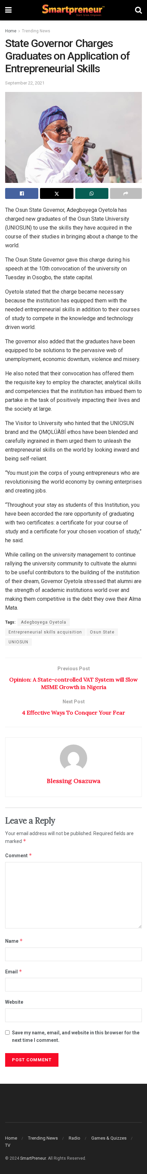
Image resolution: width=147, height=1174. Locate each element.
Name (14, 941)
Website (14, 1002)
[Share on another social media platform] (126, 193)
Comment (18, 855)
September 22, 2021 (24, 82)
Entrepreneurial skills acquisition (45, 632)
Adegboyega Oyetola (43, 622)
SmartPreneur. (33, 1158)
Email (13, 971)
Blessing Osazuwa (74, 781)
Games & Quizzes (108, 1138)
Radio (74, 1138)
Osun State (102, 632)
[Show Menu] (8, 10)
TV (7, 1145)
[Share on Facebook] (21, 193)
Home (10, 31)
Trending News (36, 31)
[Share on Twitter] (56, 193)
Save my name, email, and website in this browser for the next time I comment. (75, 1036)
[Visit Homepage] (73, 10)
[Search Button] (138, 10)
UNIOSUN (18, 642)
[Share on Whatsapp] (91, 193)
